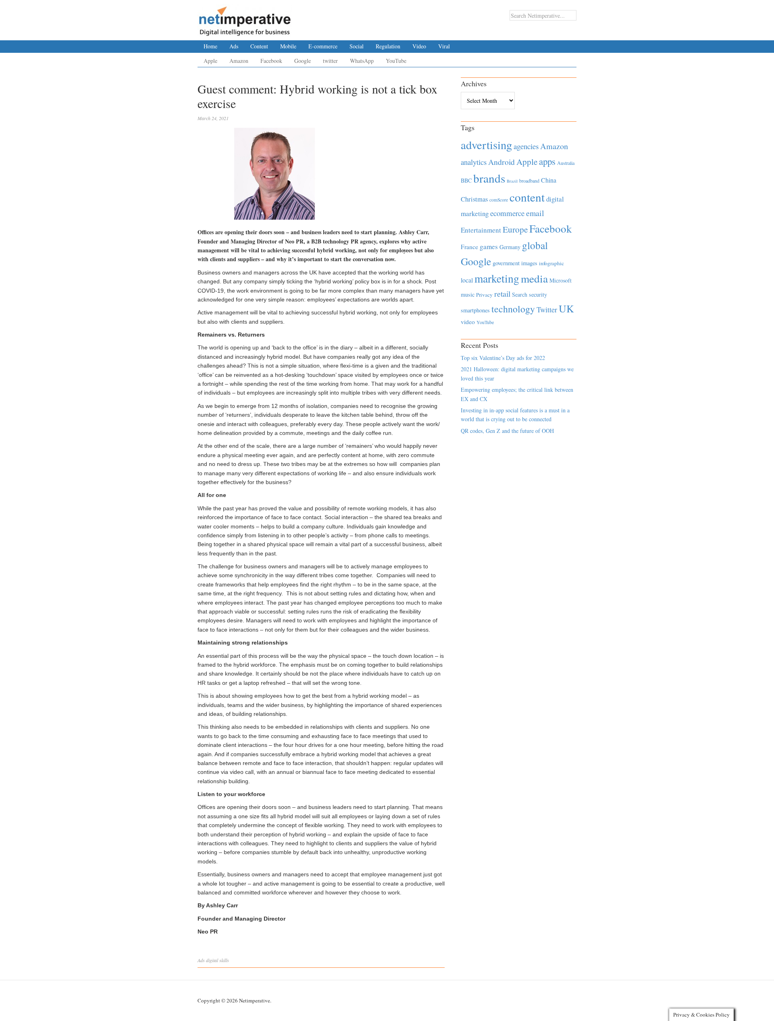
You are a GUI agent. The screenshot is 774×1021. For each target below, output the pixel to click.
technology (513, 308)
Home (210, 46)
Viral (444, 46)
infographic (551, 263)
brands (489, 178)
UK (566, 308)
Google (302, 60)
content (527, 197)
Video (419, 46)
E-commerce (322, 46)
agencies (526, 146)
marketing (496, 278)
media (534, 278)
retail (502, 293)
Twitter (547, 309)
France (469, 247)
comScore (498, 200)
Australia (565, 163)
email (535, 213)
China (548, 180)
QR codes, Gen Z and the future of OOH (507, 431)
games (489, 246)
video (468, 322)
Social (357, 46)
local (467, 280)
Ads (233, 46)
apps (547, 161)
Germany (509, 247)
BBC (466, 180)
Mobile (288, 46)
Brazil (512, 181)
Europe (515, 229)
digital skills (217, 960)
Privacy (484, 294)
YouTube (396, 60)
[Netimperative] (245, 18)
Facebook (271, 60)
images (529, 263)
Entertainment (481, 230)
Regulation (388, 46)
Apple (210, 60)
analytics (474, 162)
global (535, 245)
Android (501, 161)
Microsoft (560, 280)
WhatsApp (362, 60)
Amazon (238, 60)
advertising (486, 144)
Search (519, 294)
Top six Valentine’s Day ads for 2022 (503, 358)
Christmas (474, 199)
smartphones (475, 310)
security (538, 294)
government (506, 263)
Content (259, 46)
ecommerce (507, 213)
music (467, 294)
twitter (330, 60)
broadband (529, 180)
